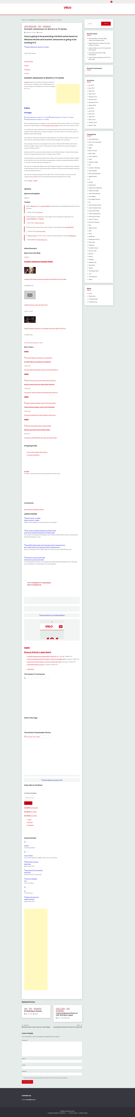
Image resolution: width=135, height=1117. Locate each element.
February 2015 (93, 96)
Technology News (94, 271)
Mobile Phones (93, 228)
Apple (27, 647)
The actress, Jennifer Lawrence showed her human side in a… (41, 392)
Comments (27, 69)
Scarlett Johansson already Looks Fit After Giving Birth (39, 407)
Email (24, 1065)
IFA (89, 202)
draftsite (40, 32)
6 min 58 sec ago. (42, 239)
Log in (90, 293)
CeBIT (90, 159)
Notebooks (92, 236)
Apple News (30, 669)
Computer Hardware (94, 168)
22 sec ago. (39, 212)
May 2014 (91, 114)
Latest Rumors (47, 582)
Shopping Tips (37, 584)
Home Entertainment (94, 193)
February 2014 (93, 122)
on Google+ (30, 815)
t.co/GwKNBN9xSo (31, 219)
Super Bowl (27, 872)
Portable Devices (93, 248)
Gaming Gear (92, 185)
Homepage (35, 582)
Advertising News (94, 139)
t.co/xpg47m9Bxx (45, 206)
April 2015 (91, 91)
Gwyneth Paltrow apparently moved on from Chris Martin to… (41, 369)
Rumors (91, 256)
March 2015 (92, 94)
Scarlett (26, 82)
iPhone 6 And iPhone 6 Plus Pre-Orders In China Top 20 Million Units (46, 659)
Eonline (35, 180)
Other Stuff (92, 242)
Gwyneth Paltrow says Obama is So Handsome (37, 362)
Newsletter (30, 825)
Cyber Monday (93, 170)
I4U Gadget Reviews (94, 199)
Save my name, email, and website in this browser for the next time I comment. (45, 1078)
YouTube (34, 206)
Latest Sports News (94, 216)
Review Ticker (93, 251)
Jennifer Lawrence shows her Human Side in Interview (39, 384)
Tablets (91, 268)
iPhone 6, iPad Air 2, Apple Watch (37, 652)
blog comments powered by (34, 509)
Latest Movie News (94, 210)
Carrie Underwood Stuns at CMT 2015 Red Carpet (67, 1014)
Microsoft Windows (94, 222)
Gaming (91, 182)
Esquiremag (73, 235)
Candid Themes (83, 1113)
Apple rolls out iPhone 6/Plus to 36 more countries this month (44, 662)
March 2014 (92, 119)
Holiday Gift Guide (29, 899)
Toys (90, 274)
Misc (90, 225)
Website (24, 1071)
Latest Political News (94, 213)
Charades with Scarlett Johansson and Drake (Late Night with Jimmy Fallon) (45, 279)
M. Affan (26, 471)
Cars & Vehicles (28, 855)
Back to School (93, 150)
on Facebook (31, 808)
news (26, 351)
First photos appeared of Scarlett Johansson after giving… (40, 415)
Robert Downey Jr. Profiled (31, 520)
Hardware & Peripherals (95, 188)
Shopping (91, 259)
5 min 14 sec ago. (40, 231)
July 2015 (91, 85)
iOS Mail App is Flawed (33, 1011)
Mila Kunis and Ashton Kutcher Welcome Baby (37, 430)
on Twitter (30, 811)
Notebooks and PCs (94, 239)
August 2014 (92, 105)
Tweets (26, 65)
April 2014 (91, 116)
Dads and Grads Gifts (94, 173)
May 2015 (91, 88)
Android (26, 845)
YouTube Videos (28, 61)
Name (24, 1058)
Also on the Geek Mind (95, 142)
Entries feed (92, 296)
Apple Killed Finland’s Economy (35, 664)
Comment (25, 1040)
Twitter (29, 819)
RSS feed (30, 822)
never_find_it (33, 235)
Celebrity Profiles (93, 162)
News (39, 26)
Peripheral (91, 245)
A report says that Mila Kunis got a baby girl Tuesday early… (41, 437)
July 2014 (91, 108)
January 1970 (92, 125)
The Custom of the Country (51, 125)
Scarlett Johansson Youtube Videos (38, 262)
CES (25, 881)
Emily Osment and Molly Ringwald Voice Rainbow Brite (39, 532)
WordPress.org (93, 302)
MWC (90, 231)
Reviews (91, 253)
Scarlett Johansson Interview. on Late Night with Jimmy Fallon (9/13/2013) (45, 328)
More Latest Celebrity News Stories (37, 452)
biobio (42, 219)
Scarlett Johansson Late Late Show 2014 (36, 305)
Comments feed (93, 299)
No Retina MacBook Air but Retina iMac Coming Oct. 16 (42, 656)
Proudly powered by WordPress (57, 1113)
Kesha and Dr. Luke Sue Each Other (34, 559)
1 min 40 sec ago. (39, 223)
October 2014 (92, 99)
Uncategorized (47, 26)
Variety (30, 180)
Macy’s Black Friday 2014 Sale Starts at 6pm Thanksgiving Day (42, 547)
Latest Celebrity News (30, 26)
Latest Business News (95, 205)
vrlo (67, 8)
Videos (90, 279)
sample (36, 1014)
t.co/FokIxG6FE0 (69, 227)
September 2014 (93, 102)
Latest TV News (60, 1008)
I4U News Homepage (33, 455)
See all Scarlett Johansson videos (33, 343)
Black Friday (27, 864)
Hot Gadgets (92, 196)
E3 (25, 891)
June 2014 (91, 111)
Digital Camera (93, 176)
